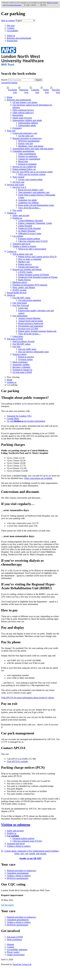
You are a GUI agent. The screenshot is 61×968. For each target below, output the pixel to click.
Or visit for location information (26, 421)
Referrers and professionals (19, 100)
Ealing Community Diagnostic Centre (35, 223)
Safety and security (21, 215)
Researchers (17, 115)
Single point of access (22, 118)
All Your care (18, 182)
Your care (11, 130)
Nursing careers (19, 354)
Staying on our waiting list (24, 166)
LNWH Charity (25, 272)
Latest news (17, 336)
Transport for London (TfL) (19, 416)
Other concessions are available (38, 478)
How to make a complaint (29, 259)
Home (9, 97)
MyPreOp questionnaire (29, 141)
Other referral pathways (23, 112)
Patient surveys (25, 264)
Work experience (20, 362)
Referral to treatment (27, 164)
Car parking (17, 236)
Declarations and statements (30, 326)
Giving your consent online (30, 179)
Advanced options (9, 82)
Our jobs (16, 346)
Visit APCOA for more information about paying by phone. (27, 697)
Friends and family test (28, 267)
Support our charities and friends (27, 269)
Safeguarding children (28, 123)
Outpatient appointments (23, 151)
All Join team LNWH (22, 372)
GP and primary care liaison (24, 102)
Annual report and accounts (30, 321)
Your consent (18, 177)
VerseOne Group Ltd (21, 964)
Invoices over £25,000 (28, 328)
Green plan (23, 308)
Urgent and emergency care (24, 133)
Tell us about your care (22, 254)
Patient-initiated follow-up (24, 169)
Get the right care (26, 136)
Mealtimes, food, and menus (30, 146)
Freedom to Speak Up (22, 369)
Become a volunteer (21, 367)
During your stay (25, 143)
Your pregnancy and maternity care (34, 192)
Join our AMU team (27, 349)
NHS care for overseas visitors (31, 174)
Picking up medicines (27, 156)
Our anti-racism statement (29, 300)
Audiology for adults (27, 200)
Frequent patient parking (29, 238)
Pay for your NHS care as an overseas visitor (32, 172)
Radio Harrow (24, 279)
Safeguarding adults (27, 125)
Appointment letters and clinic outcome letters (32, 148)
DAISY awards (19, 290)
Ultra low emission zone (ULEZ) (33, 241)
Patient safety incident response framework (37, 331)
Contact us (11, 251)
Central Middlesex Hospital (30, 220)
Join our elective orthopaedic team (33, 351)
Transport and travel (21, 243)
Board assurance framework (30, 323)
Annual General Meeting (29, 318)
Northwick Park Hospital (29, 228)
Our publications (19, 315)
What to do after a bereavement (32, 249)
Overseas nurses (25, 359)
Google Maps (13, 418)
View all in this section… (29, 208)
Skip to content (8, 20)
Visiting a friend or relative (24, 246)
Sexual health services (17, 292)
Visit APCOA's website (17, 761)
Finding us (17, 218)
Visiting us (11, 213)
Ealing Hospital (25, 226)
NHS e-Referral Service (23, 110)
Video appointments (27, 154)
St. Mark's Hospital (26, 231)
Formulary (17, 128)
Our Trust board (19, 303)
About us (11, 295)
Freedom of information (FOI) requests (29, 285)
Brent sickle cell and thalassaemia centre (36, 205)
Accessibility (12, 30)
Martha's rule (24, 261)
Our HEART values (21, 297)
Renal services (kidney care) (30, 190)
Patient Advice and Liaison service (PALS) (37, 256)
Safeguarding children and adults (27, 120)
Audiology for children (28, 202)
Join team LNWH (15, 339)
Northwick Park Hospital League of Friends (37, 277)
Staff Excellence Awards (23, 341)
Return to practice (26, 357)
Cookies (10, 28)
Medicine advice (19, 282)
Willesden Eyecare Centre (29, 233)
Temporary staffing (21, 364)
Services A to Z (19, 187)
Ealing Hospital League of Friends (33, 274)
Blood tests (23, 161)
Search (4, 80)
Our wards (17, 210)
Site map (11, 25)
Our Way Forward (20, 305)
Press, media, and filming (23, 287)
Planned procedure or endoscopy (27, 138)
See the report (7, 905)
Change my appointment (29, 159)
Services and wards (15, 184)
